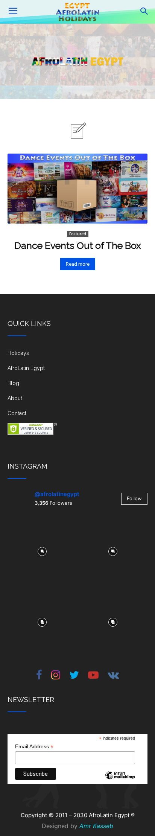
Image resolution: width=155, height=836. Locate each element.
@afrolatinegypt (57, 494)
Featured (77, 233)
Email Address (34, 746)
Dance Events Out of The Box (77, 245)
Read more (78, 264)
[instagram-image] (42, 550)
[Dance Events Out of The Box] (77, 189)
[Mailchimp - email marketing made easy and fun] (120, 781)
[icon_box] (77, 356)
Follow (134, 498)
